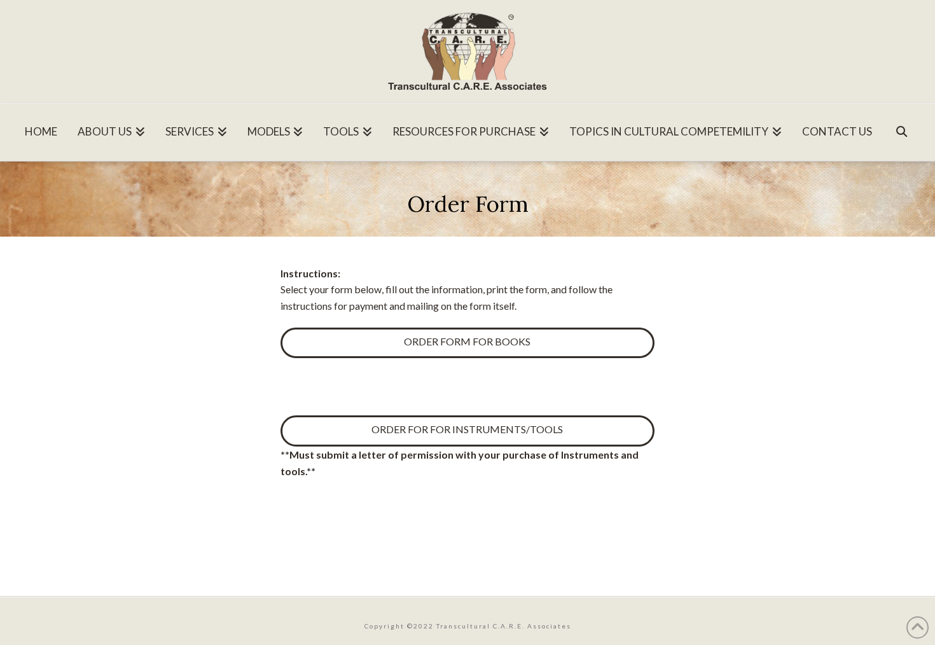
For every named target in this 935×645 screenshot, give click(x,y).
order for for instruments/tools (467, 429)
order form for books (467, 341)
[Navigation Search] (901, 128)
